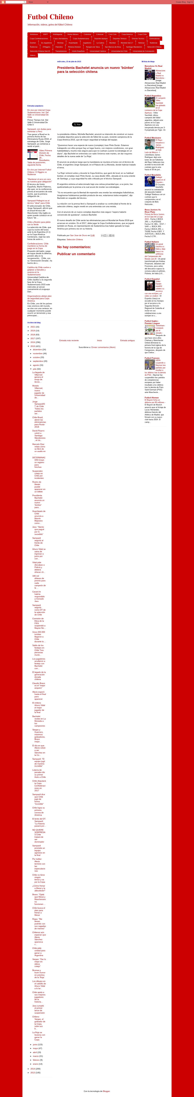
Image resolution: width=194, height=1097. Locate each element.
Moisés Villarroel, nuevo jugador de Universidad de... (38, 392)
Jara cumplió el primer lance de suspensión (38, 1009)
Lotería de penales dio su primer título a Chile (39, 773)
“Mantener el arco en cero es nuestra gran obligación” (39, 180)
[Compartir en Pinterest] (113, 235)
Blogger (106, 1091)
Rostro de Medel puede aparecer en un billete (38, 487)
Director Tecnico (138, 39)
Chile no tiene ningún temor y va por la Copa (38, 878)
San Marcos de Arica (113, 47)
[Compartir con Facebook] (110, 235)
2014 (33, 1069)
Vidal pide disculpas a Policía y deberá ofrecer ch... (38, 567)
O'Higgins (46, 47)
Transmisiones (61, 51)
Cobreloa (87, 34)
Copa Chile (142, 34)
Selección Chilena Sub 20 (40, 51)
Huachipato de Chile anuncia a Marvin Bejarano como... (38, 517)
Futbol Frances (152, 358)
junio (35, 1044)
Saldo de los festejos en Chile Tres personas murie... (38, 650)
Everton (33, 43)
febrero (36, 1060)
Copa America (127, 34)
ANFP (45, 34)
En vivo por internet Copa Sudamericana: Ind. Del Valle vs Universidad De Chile (38, 113)
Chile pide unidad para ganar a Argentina (38, 951)
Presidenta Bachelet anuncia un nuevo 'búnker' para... (38, 501)
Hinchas (60, 43)
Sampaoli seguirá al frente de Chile (37, 541)
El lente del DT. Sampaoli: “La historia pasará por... (39, 822)
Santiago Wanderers (134, 47)
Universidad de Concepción (143, 51)
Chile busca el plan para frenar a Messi (38, 911)
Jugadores (87, 43)
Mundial (112, 43)
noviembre (38, 353)
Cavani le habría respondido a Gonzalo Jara (38, 596)
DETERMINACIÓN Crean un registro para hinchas (38, 462)
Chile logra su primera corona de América (38, 811)
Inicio (99, 340)
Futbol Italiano (152, 242)
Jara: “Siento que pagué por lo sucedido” (38, 530)
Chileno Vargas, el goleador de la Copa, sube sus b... (38, 1023)
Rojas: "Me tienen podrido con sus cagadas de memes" (39, 924)
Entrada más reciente (69, 340)
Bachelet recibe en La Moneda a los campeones (39, 721)
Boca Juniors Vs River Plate (153, 211)
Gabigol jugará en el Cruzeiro (160, 179)
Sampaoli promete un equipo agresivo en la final (38, 850)
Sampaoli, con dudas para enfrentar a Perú (39, 130)
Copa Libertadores (60, 39)
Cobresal (99, 34)
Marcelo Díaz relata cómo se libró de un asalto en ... (39, 449)
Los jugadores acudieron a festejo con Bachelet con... (38, 663)
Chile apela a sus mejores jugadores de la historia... (38, 997)
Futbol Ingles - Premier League (152, 322)
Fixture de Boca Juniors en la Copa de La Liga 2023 (154, 216)
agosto (36, 365)
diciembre (37, 349)
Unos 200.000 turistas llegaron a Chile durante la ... (39, 637)
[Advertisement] (97, 96)
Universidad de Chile (119, 51)
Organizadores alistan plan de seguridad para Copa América (39, 298)
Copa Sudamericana (81, 39)
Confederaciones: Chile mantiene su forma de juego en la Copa (37, 246)
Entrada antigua (127, 340)
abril (35, 1052)
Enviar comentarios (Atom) (103, 347)
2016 (33, 342)
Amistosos (34, 34)
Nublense (153, 43)
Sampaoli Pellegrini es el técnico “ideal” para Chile (38, 201)
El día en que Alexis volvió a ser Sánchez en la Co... (38, 750)
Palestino (59, 47)
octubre (36, 357)
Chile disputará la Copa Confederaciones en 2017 (39, 786)
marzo (36, 1056)
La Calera (100, 43)
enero (36, 1064)
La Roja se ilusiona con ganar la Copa (38, 1036)
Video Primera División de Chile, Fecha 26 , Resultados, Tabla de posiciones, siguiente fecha (39, 157)
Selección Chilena (154, 47)
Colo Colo (112, 34)
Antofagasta (57, 34)
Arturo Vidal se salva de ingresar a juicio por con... (39, 554)
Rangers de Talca (93, 47)
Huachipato (73, 43)
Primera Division (74, 47)
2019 (33, 330)
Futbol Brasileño (153, 175)
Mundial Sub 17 (127, 43)
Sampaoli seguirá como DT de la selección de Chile (39, 610)
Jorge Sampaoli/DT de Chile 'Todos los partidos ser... (38, 407)
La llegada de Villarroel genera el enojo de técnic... (38, 377)
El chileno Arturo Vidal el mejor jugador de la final (38, 707)
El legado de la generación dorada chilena (39, 675)
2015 (33, 346)
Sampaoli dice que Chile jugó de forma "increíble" (38, 799)
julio (35, 369)
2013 (33, 1072)
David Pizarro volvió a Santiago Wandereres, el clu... (38, 435)
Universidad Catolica (98, 51)
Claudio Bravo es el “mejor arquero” (38, 685)
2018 (33, 334)
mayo (35, 1048)
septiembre (38, 361)
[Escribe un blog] (105, 235)
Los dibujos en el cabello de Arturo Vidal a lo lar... (39, 984)
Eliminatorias (155, 39)
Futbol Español (152, 279)
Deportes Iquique (101, 39)
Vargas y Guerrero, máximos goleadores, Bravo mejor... (38, 735)
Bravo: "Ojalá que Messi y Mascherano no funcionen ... (39, 899)
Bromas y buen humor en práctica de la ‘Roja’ (38, 973)
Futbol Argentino (153, 96)
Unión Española (78, 51)
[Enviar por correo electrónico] (102, 235)
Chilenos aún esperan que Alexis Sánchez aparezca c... (39, 938)
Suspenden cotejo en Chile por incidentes (38, 474)
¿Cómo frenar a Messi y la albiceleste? (38, 888)
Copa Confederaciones (39, 39)
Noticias (141, 43)
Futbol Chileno (50, 16)
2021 (33, 327)
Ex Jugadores (46, 43)
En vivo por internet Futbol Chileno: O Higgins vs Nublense (39, 172)
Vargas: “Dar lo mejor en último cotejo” (39, 962)
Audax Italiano (73, 34)
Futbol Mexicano (153, 138)
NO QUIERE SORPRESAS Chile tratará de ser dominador (38, 836)
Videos (32, 55)
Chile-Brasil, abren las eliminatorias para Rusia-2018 (39, 422)
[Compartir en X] (107, 235)
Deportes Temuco (120, 39)
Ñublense (33, 47)
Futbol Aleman (152, 397)
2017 (33, 338)
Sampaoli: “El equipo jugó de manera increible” (38, 762)
